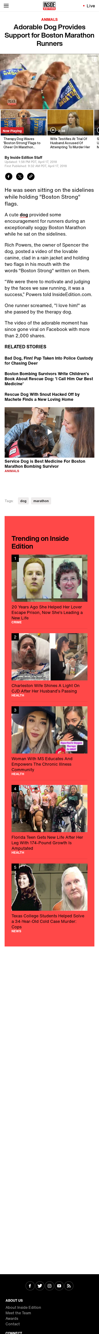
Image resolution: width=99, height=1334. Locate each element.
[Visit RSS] (68, 1286)
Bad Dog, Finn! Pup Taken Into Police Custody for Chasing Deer (49, 360)
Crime (17, 622)
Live (91, 6)
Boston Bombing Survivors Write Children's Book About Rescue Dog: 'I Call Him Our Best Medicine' (49, 378)
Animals (49, 19)
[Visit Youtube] (59, 1286)
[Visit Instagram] (49, 1286)
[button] (49, 431)
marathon (41, 501)
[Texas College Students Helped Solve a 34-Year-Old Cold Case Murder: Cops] (49, 898)
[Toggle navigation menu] (6, 6)
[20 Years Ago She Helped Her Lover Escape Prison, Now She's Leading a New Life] (49, 589)
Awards (12, 1318)
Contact (13, 1324)
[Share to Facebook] (9, 177)
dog (24, 214)
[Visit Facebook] (30, 1286)
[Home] (49, 6)
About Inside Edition (23, 1307)
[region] (49, 432)
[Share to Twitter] (20, 177)
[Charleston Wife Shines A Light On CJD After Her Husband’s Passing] (49, 665)
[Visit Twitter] (39, 1286)
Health (18, 695)
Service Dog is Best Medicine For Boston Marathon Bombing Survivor (45, 463)
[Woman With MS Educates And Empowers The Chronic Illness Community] (49, 741)
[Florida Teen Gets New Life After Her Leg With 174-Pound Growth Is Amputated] (49, 819)
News (16, 931)
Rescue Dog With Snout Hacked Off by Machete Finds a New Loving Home (42, 397)
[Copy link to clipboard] (31, 177)
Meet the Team (18, 1313)
